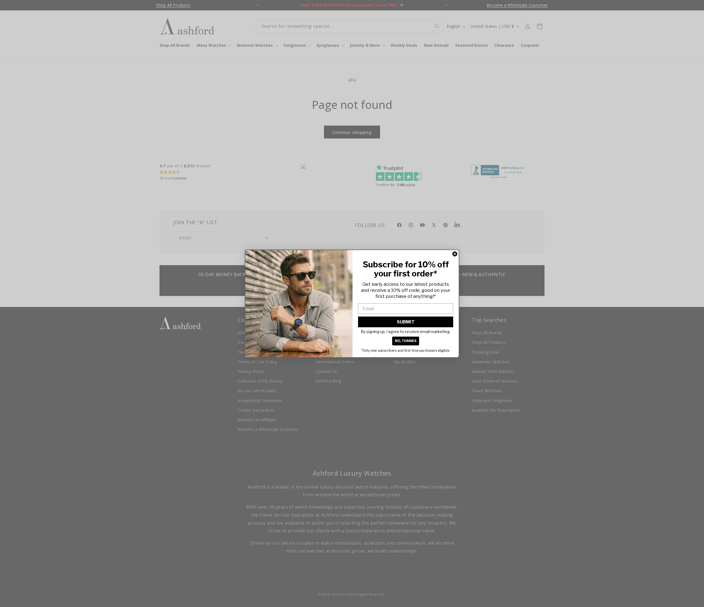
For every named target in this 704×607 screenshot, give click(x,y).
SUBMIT (406, 322)
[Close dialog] (455, 254)
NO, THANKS (405, 341)
